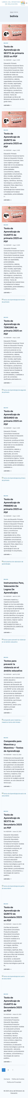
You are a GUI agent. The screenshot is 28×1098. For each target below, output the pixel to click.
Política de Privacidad (14, 1082)
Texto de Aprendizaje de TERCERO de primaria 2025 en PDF (13, 327)
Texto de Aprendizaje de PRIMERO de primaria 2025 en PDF (13, 506)
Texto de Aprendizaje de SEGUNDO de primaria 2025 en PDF (13, 418)
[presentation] (14, 32)
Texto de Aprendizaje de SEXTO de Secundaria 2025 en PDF (13, 821)
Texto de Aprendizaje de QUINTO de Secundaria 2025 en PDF (13, 914)
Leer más (7, 105)
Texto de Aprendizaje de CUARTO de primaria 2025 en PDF (13, 235)
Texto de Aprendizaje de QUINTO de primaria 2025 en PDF (13, 140)
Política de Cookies (18, 1079)
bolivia (6, 43)
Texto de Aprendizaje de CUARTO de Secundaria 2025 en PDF (13, 1004)
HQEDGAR (8, 60)
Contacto (7, 1079)
